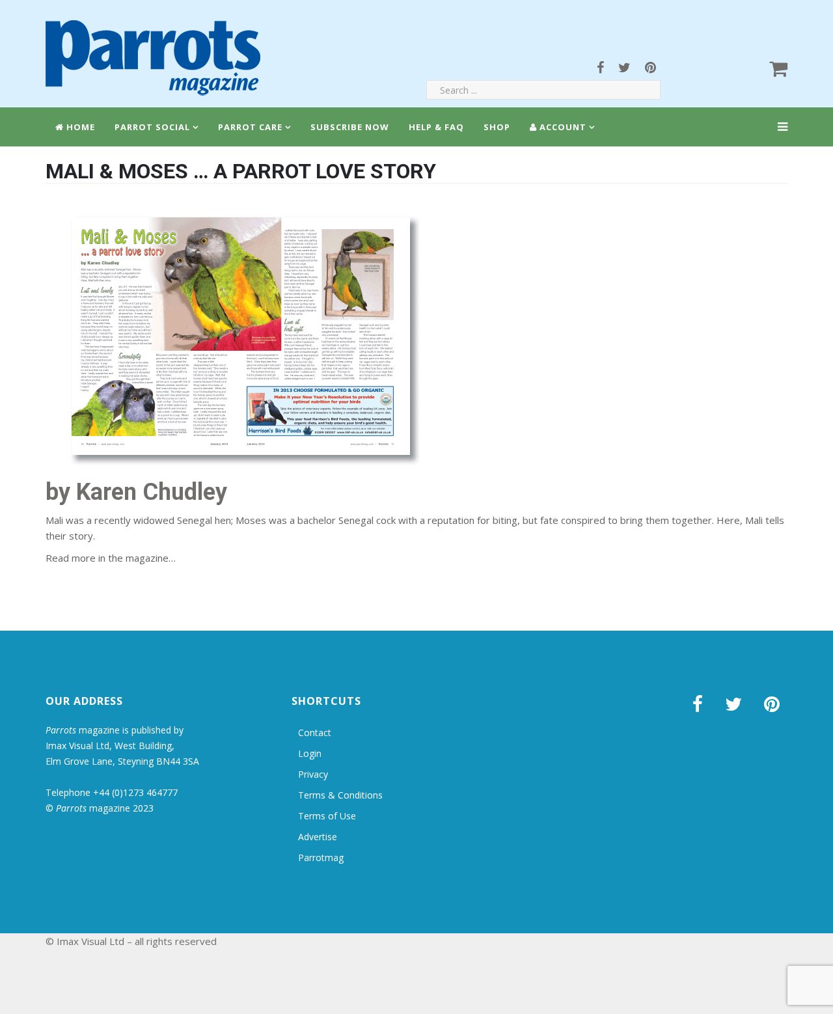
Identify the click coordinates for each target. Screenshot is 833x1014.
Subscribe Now (349, 127)
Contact (314, 732)
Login (309, 753)
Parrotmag (321, 857)
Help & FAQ (436, 127)
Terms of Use (327, 816)
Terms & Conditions (340, 795)
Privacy (313, 774)
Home (79, 127)
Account (561, 127)
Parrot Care (250, 127)
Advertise (317, 836)
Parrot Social (152, 127)
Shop (497, 127)
